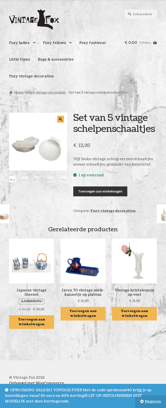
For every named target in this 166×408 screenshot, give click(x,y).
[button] (60, 119)
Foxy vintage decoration (31, 76)
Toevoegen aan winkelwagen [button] (31, 322)
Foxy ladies (19, 43)
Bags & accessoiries (56, 59)
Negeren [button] (153, 401)
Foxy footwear (92, 43)
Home (19, 93)
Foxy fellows (54, 43)
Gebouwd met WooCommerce (36, 383)
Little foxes (19, 59)
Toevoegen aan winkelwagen (100, 191)
